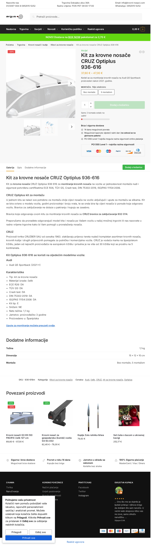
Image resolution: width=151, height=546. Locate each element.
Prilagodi (16, 532)
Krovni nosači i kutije (38, 45)
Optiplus (128, 379)
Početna (10, 45)
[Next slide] (71, 83)
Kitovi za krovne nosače (62, 45)
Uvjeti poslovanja (51, 491)
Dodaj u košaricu (119, 104)
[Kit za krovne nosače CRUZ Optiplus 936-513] (140, 51)
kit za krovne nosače (113, 379)
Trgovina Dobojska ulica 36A (75, 2)
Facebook (83, 487)
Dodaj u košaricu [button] (93, 445)
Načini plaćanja (50, 487)
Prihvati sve (28, 537)
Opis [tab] (19, 167)
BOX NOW (74, 37)
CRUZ (99, 379)
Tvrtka (9, 487)
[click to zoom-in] (41, 83)
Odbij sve (40, 532)
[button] (138, 29)
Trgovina (21, 45)
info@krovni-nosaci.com (133, 2)
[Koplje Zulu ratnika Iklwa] (93, 415)
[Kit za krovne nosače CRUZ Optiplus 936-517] (143, 51)
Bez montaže (89, 92)
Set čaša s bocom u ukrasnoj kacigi (128, 436)
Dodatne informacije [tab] (35, 167)
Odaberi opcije (21, 447)
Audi (87, 379)
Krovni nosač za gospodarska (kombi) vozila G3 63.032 (57, 438)
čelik (93, 379)
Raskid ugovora (75, 541)
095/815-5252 (29, 6)
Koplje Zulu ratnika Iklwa (91, 435)
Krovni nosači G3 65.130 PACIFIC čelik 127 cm (19, 436)
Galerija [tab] (10, 167)
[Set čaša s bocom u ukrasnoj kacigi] (129, 415)
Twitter (82, 491)
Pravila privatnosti (51, 495)
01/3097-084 (12, 6)
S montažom (106, 92)
